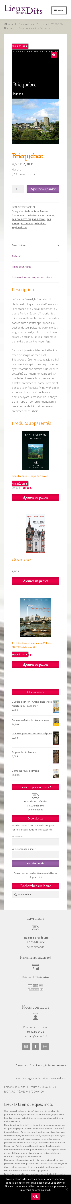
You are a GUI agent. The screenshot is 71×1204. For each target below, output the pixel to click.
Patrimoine (42, 24)
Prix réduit (40, 223)
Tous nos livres (26, 24)
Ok (35, 1196)
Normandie (10, 28)
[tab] (35, 245)
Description (19, 245)
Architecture (32, 211)
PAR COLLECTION (21, 219)
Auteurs (16, 256)
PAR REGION (56, 24)
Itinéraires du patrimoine (40, 215)
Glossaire (21, 1065)
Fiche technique (21, 266)
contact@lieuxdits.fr (36, 1036)
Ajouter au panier (43, 189)
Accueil (12, 24)
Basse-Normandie (28, 28)
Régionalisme (19, 227)
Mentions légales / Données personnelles (40, 1078)
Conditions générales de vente (48, 1065)
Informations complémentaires (32, 277)
